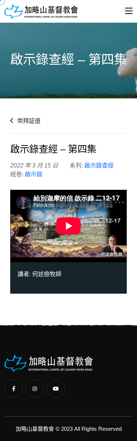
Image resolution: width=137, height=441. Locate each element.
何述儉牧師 (46, 274)
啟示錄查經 (99, 165)
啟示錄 (33, 174)
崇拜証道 (28, 121)
